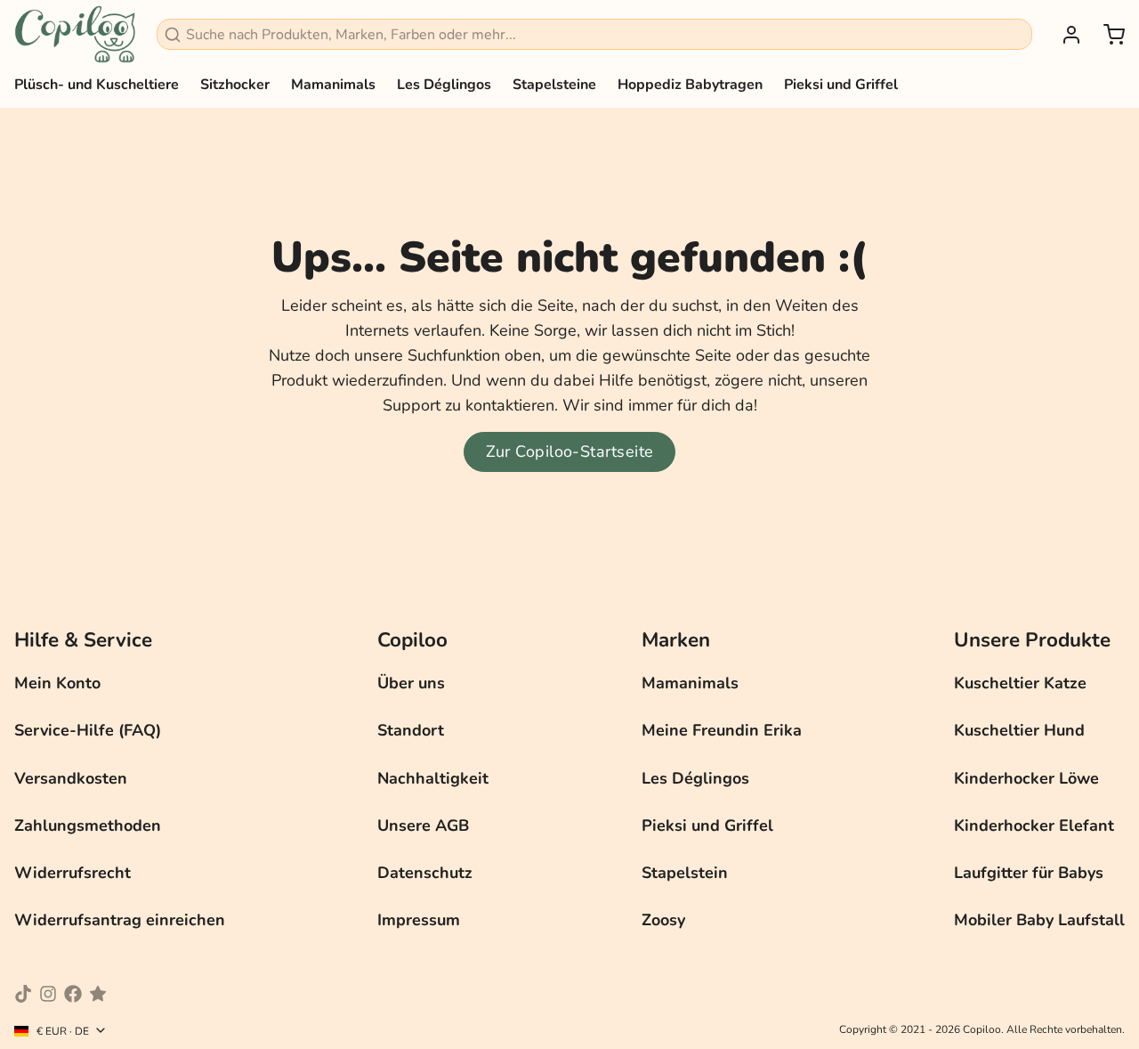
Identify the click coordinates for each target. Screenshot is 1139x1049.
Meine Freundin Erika (722, 730)
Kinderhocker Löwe (1026, 778)
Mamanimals (333, 84)
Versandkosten (70, 778)
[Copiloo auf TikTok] (23, 994)
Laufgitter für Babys (1028, 872)
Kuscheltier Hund (1019, 730)
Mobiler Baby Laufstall (1039, 920)
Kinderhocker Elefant (1034, 825)
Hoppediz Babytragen (690, 84)
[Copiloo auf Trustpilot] (98, 994)
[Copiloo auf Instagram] (48, 994)
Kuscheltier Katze (1020, 683)
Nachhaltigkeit (433, 778)
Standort (410, 730)
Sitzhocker (235, 84)
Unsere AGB (423, 825)
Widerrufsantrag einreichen (119, 920)
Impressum (418, 920)
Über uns (411, 683)
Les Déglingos (444, 84)
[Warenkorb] (1107, 34)
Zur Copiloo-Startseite (570, 451)
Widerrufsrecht (72, 872)
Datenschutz (425, 872)
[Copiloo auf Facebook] (73, 994)
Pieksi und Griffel (841, 84)
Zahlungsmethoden (87, 825)
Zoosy (663, 920)
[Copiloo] (74, 34)
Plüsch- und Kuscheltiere (96, 84)
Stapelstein (685, 872)
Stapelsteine (554, 84)
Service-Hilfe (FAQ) (87, 730)
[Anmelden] (1064, 34)
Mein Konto (57, 683)
